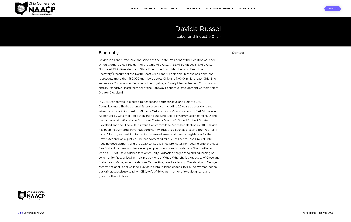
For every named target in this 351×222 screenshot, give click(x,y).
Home (134, 8)
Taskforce (190, 8)
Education (167, 8)
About (148, 8)
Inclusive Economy (218, 8)
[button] (332, 8)
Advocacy (245, 8)
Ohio (20, 212)
